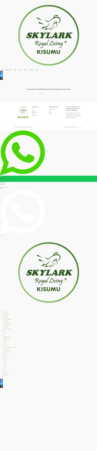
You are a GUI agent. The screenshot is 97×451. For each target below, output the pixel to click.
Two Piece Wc (7, 325)
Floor (5, 331)
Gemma (5, 358)
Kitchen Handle (7, 348)
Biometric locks (7, 336)
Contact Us (34, 115)
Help (37, 69)
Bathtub (5, 317)
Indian (5, 359)
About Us (34, 111)
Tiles (15, 69)
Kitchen (25, 69)
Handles (5, 339)
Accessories (6, 314)
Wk (4, 364)
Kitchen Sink (6, 352)
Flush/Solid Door (7, 338)
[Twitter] (21, 117)
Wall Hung (6, 327)
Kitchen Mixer (6, 350)
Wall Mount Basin (7, 328)
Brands (31, 69)
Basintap (6, 316)
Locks (5, 342)
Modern (5, 362)
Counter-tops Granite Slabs (10, 347)
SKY (4, 366)
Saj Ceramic (6, 356)
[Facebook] (19, 117)
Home (2, 69)
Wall (5, 333)
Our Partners (34, 112)
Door (20, 69)
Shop (33, 114)
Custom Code (79, 127)
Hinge (5, 341)
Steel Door (6, 344)
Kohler (5, 355)
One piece (6, 320)
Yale (5, 367)
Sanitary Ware (8, 69)
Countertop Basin (7, 319)
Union (5, 361)
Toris (5, 369)
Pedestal (6, 322)
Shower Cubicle (7, 324)
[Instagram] (1, 78)
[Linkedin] (27, 117)
